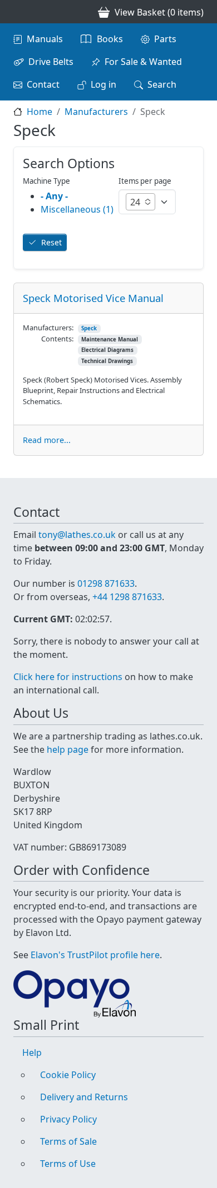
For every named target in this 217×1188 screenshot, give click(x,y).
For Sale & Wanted (143, 62)
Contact (43, 84)
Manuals (45, 39)
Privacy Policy (68, 1119)
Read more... (47, 440)
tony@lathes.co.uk (77, 534)
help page (67, 749)
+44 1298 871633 (127, 597)
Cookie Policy (68, 1075)
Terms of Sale (68, 1141)
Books (110, 39)
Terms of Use (68, 1163)
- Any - (54, 196)
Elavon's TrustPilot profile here (95, 955)
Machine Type (46, 181)
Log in (103, 84)
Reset (51, 242)
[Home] (18, 11)
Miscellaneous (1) (77, 209)
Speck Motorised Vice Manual (93, 298)
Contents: (57, 339)
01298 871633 (106, 583)
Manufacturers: (48, 328)
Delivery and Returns (84, 1097)
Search (161, 84)
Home (39, 111)
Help (32, 1052)
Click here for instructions (67, 677)
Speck (89, 328)
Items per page (145, 181)
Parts (165, 39)
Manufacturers (96, 111)
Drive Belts (50, 62)
